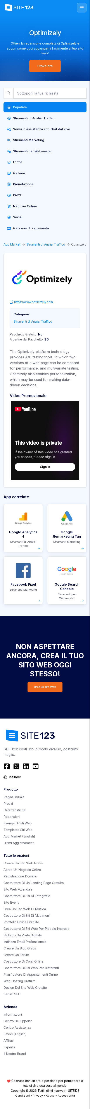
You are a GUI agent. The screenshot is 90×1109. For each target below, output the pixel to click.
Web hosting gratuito (19, 981)
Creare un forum (16, 955)
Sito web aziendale (18, 889)
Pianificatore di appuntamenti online (30, 974)
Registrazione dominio (20, 876)
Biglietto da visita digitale (22, 935)
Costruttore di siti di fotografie (26, 896)
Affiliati (8, 1041)
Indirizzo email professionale (24, 942)
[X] (16, 766)
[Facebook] (7, 766)
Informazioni (12, 1014)
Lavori (15, 1034)
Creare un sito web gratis (23, 863)
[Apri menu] (82, 7)
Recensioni (11, 817)
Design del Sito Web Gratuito (25, 987)
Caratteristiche (14, 810)
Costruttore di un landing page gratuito (33, 883)
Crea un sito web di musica (24, 909)
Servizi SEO (12, 994)
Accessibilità (66, 1095)
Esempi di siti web (17, 823)
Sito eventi (11, 902)
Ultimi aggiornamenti (18, 843)
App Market (11, 244)
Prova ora (45, 66)
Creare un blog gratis (19, 948)
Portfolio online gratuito (21, 922)
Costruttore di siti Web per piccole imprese (36, 929)
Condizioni (22, 1095)
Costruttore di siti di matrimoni (26, 915)
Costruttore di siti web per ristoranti (31, 968)
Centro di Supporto (17, 1021)
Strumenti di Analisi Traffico (45, 244)
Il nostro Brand (14, 1054)
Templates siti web (18, 830)
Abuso (50, 1095)
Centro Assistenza (17, 1027)
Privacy (38, 1095)
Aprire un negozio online (22, 870)
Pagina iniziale (13, 797)
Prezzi (8, 803)
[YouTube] (35, 766)
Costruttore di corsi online (23, 961)
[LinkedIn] (26, 766)
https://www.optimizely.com (33, 302)
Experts (9, 1047)
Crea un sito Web (45, 687)
